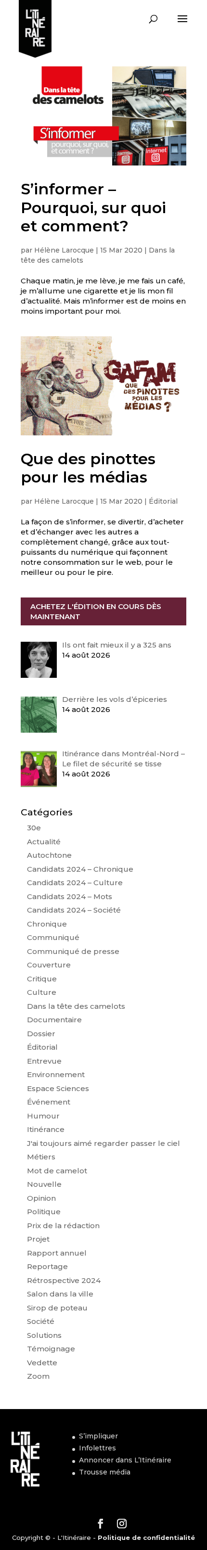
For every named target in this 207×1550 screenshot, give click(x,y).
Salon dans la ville (60, 1293)
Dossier (41, 1033)
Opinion (41, 1198)
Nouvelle (44, 1184)
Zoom (38, 1376)
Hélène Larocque (64, 250)
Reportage (47, 1266)
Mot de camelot (57, 1170)
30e (34, 827)
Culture (41, 992)
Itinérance (46, 1129)
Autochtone (49, 855)
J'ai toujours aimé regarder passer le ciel (103, 1143)
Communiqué (53, 937)
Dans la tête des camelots (76, 1006)
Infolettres (97, 1448)
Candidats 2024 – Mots (69, 896)
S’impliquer (98, 1436)
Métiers (41, 1156)
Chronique (47, 923)
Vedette (42, 1362)
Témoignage (51, 1348)
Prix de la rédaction (63, 1225)
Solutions (44, 1335)
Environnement (56, 1074)
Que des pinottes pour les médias (88, 467)
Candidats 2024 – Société (74, 910)
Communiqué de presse (73, 951)
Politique (44, 1211)
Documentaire (54, 1019)
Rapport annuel (57, 1253)
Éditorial (163, 501)
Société (40, 1321)
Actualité (44, 841)
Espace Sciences (58, 1088)
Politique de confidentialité (146, 1537)
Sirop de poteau (57, 1307)
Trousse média (104, 1472)
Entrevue (44, 1061)
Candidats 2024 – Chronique (80, 869)
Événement (48, 1101)
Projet (38, 1239)
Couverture (49, 964)
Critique (42, 978)
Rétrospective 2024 (64, 1280)
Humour (43, 1115)
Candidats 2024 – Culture (75, 882)
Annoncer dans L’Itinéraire (125, 1460)
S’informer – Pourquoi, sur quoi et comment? (93, 207)
